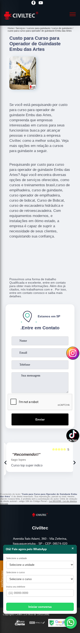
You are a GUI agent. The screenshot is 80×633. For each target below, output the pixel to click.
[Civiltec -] (21, 21)
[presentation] (5, 462)
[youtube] (41, 3)
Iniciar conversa (40, 606)
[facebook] (33, 3)
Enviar (40, 419)
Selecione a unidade (16, 558)
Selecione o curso (15, 572)
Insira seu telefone (15, 586)
